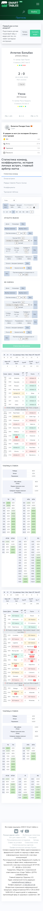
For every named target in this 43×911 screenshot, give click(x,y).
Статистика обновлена (21, 346)
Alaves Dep (16, 428)
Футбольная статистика (31, 835)
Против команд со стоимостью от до (23, 274)
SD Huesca (15, 616)
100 (27, 212)
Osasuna (32, 436)
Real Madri (16, 413)
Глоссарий (32, 837)
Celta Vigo (32, 417)
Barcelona (32, 455)
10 (7, 212)
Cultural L (32, 672)
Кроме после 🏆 (20, 268)
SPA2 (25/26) (5, 635)
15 (10, 212)
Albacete (32, 692)
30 (17, 212)
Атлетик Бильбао (21, 53)
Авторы (36, 840)
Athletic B (33, 378)
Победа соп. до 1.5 (16, 250)
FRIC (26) (5, 378)
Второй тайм (19, 206)
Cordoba (15, 635)
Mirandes (32, 700)
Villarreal (32, 440)
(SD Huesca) (21, 97)
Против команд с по (14, 233)
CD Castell (32, 639)
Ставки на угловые (15, 842)
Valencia (32, 424)
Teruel (32, 616)
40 (20, 212)
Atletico (16, 432)
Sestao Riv (16, 397)
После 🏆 (9, 268)
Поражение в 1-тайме (19, 258)
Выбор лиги (23, 229)
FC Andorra (31, 623)
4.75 (34, 116)
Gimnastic (15, 619)
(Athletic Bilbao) (21, 56)
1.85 (8, 116)
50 (23, 212)
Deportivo (32, 664)
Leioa (16, 401)
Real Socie (15, 627)
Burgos (16, 386)
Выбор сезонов (10, 229)
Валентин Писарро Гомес (20, 126)
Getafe (16, 444)
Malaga (15, 688)
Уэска (21, 94)
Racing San (16, 389)
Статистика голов (31, 842)
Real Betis (32, 447)
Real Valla (15, 697)
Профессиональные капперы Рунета (23, 847)
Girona (16, 451)
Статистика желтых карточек (22, 845)
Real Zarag (31, 655)
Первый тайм (12, 206)
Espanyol (16, 420)
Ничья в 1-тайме (29, 258)
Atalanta (16, 378)
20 (13, 212)
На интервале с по (29, 206)
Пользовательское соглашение (18, 840)
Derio (16, 405)
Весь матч (5, 206)
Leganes (15, 643)
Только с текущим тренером (14, 263)
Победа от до (26, 249)
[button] (23, 11)
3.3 (21, 116)
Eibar (32, 393)
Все (23, 224)
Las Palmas (15, 669)
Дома (7, 224)
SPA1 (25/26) (5, 412)
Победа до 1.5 (8, 250)
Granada (15, 676)
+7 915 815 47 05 (28, 885)
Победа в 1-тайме (9, 258)
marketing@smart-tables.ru (21, 882)
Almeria (31, 680)
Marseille (16, 382)
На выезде (15, 224)
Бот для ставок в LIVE (17, 837)
